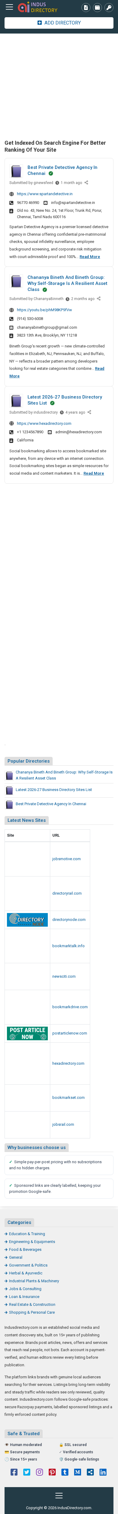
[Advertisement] (59, 86)
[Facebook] (14, 1473)
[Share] (86, 183)
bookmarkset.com (68, 1097)
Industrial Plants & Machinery (34, 1281)
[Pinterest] (52, 1473)
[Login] (108, 7)
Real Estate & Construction (32, 1304)
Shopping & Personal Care (32, 1312)
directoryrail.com (67, 893)
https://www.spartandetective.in (45, 194)
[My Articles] (85, 7)
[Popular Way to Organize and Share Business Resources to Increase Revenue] (27, 1007)
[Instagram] (39, 1473)
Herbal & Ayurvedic (25, 1273)
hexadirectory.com (68, 1063)
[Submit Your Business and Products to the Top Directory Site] (27, 894)
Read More (90, 256)
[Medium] (77, 1473)
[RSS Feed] (90, 1473)
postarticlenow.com (69, 1033)
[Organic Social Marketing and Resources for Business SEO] (27, 859)
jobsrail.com (63, 1124)
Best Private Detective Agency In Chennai (51, 804)
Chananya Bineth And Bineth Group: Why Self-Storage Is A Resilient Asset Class (67, 283)
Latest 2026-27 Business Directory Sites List (54, 789)
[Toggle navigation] (9, 7)
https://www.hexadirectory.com (44, 423)
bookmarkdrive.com (70, 1007)
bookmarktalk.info (68, 946)
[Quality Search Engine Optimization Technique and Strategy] (27, 1098)
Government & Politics (28, 1265)
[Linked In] (103, 1473)
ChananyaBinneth (49, 299)
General (15, 1257)
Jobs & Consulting (25, 1288)
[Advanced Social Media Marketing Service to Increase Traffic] (27, 946)
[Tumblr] (64, 1473)
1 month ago (71, 184)
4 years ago (75, 414)
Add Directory (62, 23)
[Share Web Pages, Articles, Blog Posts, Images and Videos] (27, 1125)
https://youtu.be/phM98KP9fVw (44, 310)
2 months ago (82, 300)
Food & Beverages (25, 1249)
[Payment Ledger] (97, 7)
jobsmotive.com (66, 859)
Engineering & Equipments (32, 1241)
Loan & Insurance (24, 1296)
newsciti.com (64, 976)
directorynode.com (69, 919)
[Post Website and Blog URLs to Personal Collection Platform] (27, 976)
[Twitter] (26, 1473)
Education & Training (27, 1234)
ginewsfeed (43, 183)
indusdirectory (46, 412)
